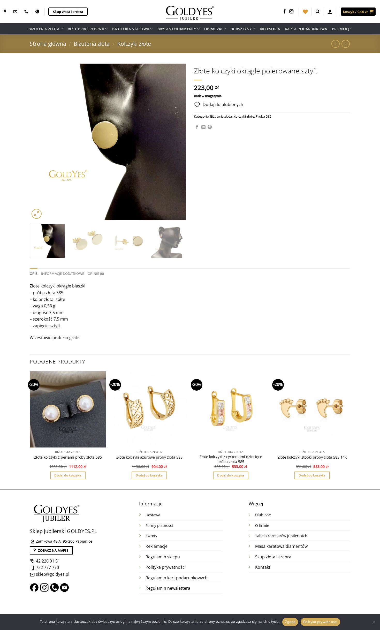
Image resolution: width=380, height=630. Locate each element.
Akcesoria (270, 28)
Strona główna (48, 43)
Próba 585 (263, 116)
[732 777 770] (26, 12)
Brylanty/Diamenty (176, 28)
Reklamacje (157, 546)
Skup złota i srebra (273, 557)
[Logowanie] (329, 11)
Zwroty (151, 535)
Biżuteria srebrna (86, 28)
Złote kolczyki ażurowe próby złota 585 (149, 457)
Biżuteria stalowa (130, 28)
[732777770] (38, 12)
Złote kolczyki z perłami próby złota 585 (68, 457)
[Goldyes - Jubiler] (190, 11)
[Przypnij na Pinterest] (210, 127)
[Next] (176, 141)
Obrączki (213, 28)
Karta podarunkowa (306, 28)
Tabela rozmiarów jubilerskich (281, 535)
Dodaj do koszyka (67, 475)
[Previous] (39, 141)
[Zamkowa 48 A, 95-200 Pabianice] (5, 12)
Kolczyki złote (134, 43)
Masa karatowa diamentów (281, 546)
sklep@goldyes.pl (52, 574)
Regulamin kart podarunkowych (177, 578)
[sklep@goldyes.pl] (16, 12)
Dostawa (153, 514)
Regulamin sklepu (163, 557)
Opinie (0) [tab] (96, 273)
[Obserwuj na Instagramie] (291, 11)
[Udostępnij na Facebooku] (197, 127)
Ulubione (263, 514)
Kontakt (262, 567)
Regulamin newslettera (168, 588)
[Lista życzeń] (305, 11)
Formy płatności (159, 525)
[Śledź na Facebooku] (285, 11)
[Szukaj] (318, 12)
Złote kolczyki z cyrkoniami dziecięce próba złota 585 (231, 459)
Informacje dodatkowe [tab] (62, 273)
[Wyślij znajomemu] (203, 127)
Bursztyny (241, 28)
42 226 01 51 (47, 561)
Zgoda (290, 622)
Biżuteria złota (43, 28)
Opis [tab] (33, 273)
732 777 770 (47, 567)
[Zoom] (37, 214)
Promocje (342, 28)
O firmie (262, 525)
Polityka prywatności (166, 567)
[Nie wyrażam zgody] (373, 623)
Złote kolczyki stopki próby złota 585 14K (312, 457)
